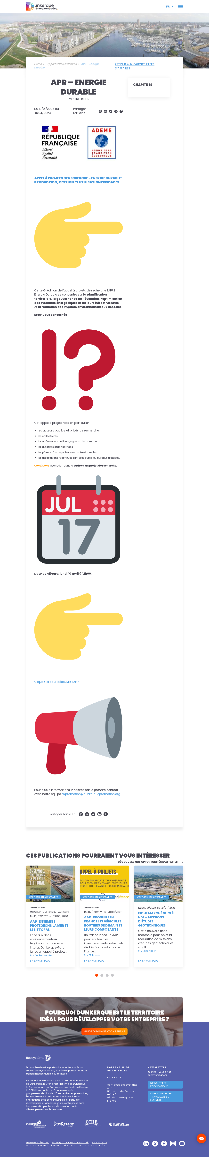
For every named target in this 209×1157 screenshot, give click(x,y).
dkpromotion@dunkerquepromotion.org (91, 794)
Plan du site (99, 1142)
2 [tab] (101, 975)
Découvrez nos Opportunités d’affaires (148, 862)
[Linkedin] (116, 111)
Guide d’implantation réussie (104, 1031)
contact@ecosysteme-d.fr (123, 1086)
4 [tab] (112, 975)
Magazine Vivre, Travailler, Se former (161, 1097)
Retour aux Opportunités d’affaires (134, 66)
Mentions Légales (37, 1142)
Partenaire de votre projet (118, 1069)
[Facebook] (121, 111)
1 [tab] (96, 975)
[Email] (105, 111)
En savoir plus (40, 961)
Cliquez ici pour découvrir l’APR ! (57, 682)
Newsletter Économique (159, 1084)
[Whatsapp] (100, 111)
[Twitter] (110, 111)
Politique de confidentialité (70, 1142)
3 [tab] (107, 975)
